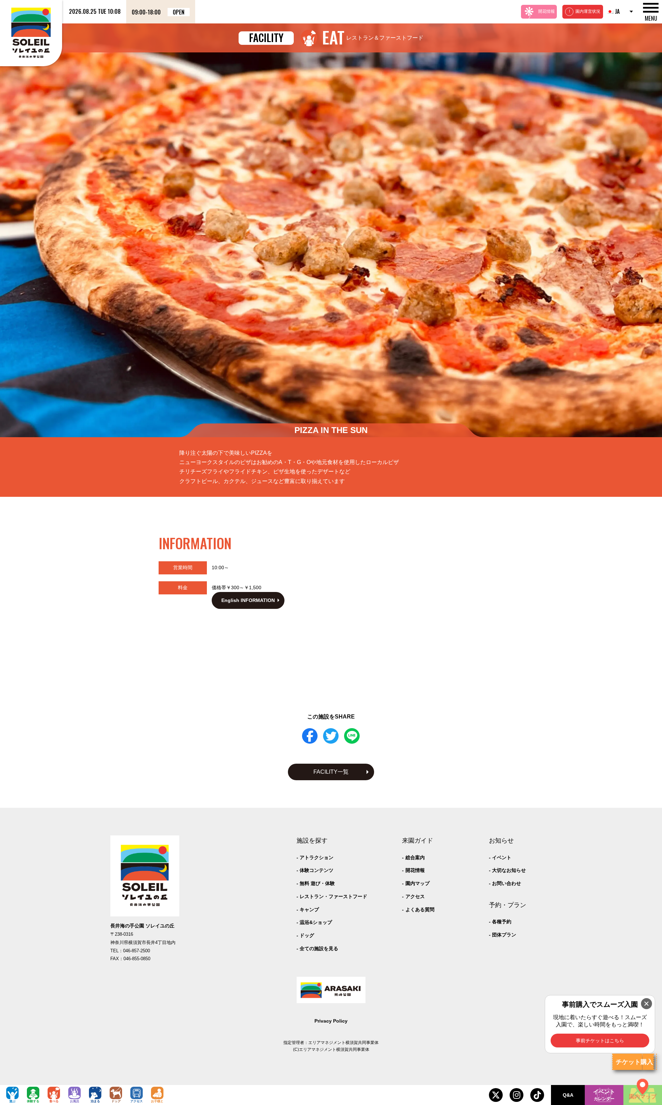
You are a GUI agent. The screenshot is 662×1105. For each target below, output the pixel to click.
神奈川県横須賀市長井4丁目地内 (142, 942)
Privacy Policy (331, 1021)
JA (617, 11)
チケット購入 (634, 1061)
